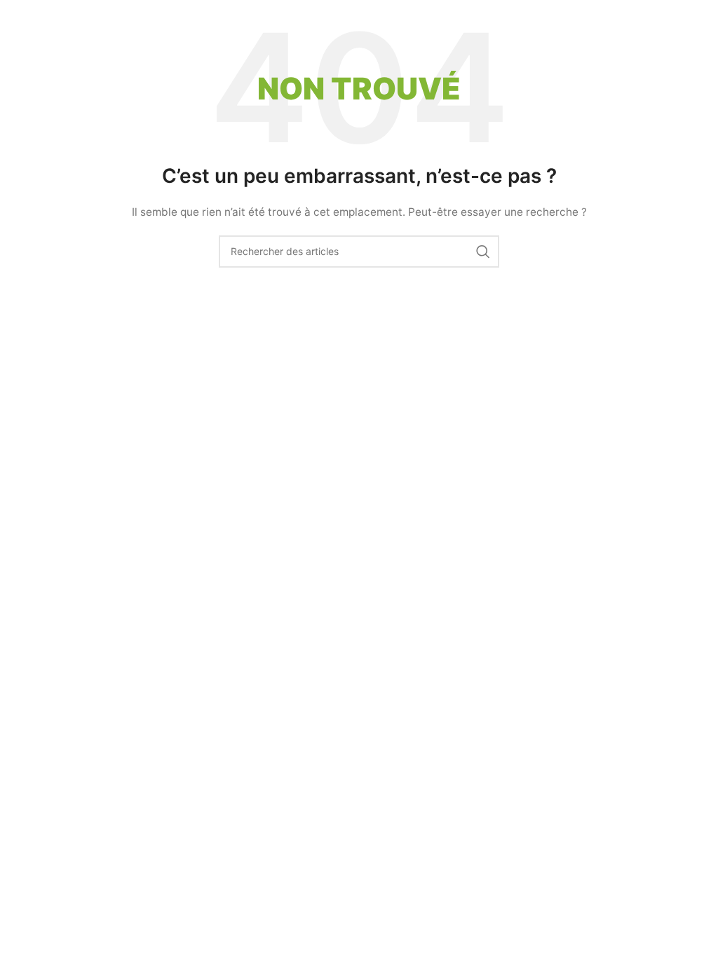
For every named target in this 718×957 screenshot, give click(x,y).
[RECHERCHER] (483, 251)
